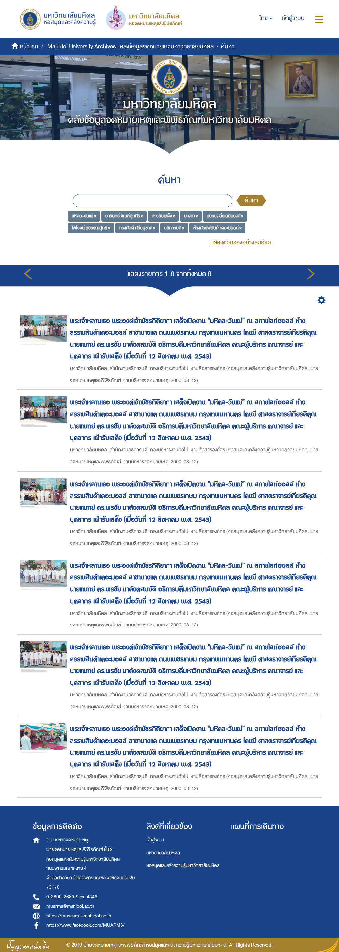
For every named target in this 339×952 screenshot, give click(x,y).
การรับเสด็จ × (163, 216)
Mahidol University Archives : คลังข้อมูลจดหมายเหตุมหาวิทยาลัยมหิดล (130, 46)
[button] (265, 18)
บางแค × (191, 216)
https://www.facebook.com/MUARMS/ (85, 925)
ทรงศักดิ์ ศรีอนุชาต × (137, 228)
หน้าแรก (29, 46)
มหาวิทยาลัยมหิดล (163, 853)
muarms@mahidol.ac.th (70, 906)
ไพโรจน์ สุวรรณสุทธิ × (91, 228)
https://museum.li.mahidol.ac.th (78, 916)
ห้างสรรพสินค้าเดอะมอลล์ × (217, 228)
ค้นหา (251, 200)
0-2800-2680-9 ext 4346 (71, 897)
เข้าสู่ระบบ (155, 840)
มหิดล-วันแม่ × (84, 216)
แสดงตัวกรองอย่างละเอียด (241, 242)
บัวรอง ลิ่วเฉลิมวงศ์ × (225, 216)
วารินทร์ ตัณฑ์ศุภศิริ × (124, 216)
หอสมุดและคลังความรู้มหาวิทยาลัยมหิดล (182, 866)
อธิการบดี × (174, 228)
